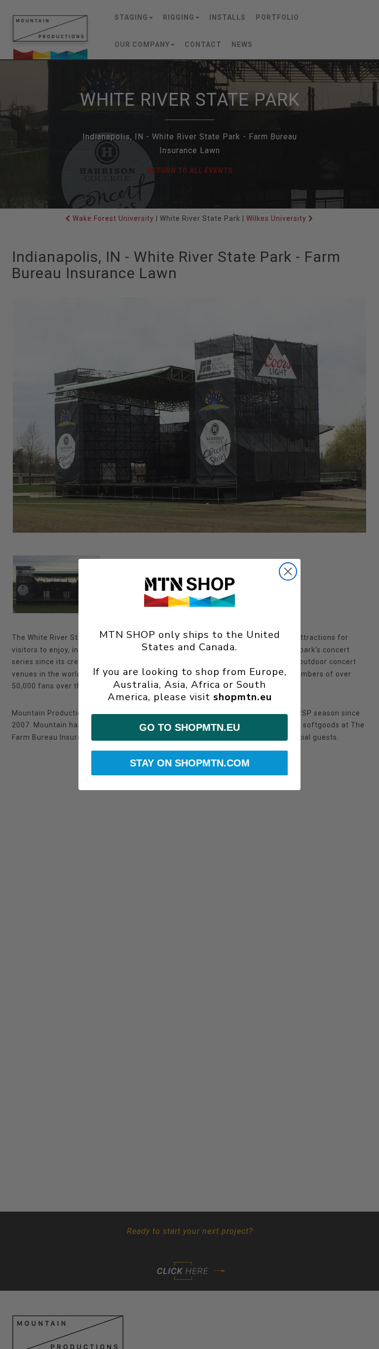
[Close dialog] (288, 571)
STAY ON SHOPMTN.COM (190, 763)
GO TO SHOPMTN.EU (189, 727)
